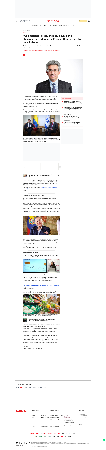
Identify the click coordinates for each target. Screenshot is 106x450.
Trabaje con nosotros (83, 419)
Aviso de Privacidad (20, 445)
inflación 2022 (39, 348)
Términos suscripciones (55, 417)
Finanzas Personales (45, 417)
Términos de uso (53, 413)
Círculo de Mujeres (44, 424)
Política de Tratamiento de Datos (56, 415)
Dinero (33, 417)
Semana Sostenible (44, 426)
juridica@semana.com (68, 420)
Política (28, 30)
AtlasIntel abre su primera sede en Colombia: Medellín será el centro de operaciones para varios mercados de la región (31, 167)
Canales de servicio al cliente (84, 417)
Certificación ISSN (53, 424)
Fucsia (33, 424)
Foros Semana (43, 415)
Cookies (80, 424)
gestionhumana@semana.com (70, 425)
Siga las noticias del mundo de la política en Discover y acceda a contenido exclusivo (42, 50)
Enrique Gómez (31, 348)
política (25, 348)
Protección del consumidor (69, 413)
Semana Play (34, 413)
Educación (43, 413)
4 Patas (33, 426)
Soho (33, 421)
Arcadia (33, 419)
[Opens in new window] (19, 443)
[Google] (17, 443)
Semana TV (34, 415)
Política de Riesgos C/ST (55, 419)
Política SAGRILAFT (54, 421)
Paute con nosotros (82, 422)
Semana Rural (43, 419)
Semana (24, 30)
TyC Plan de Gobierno (54, 426)
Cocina (42, 421)
